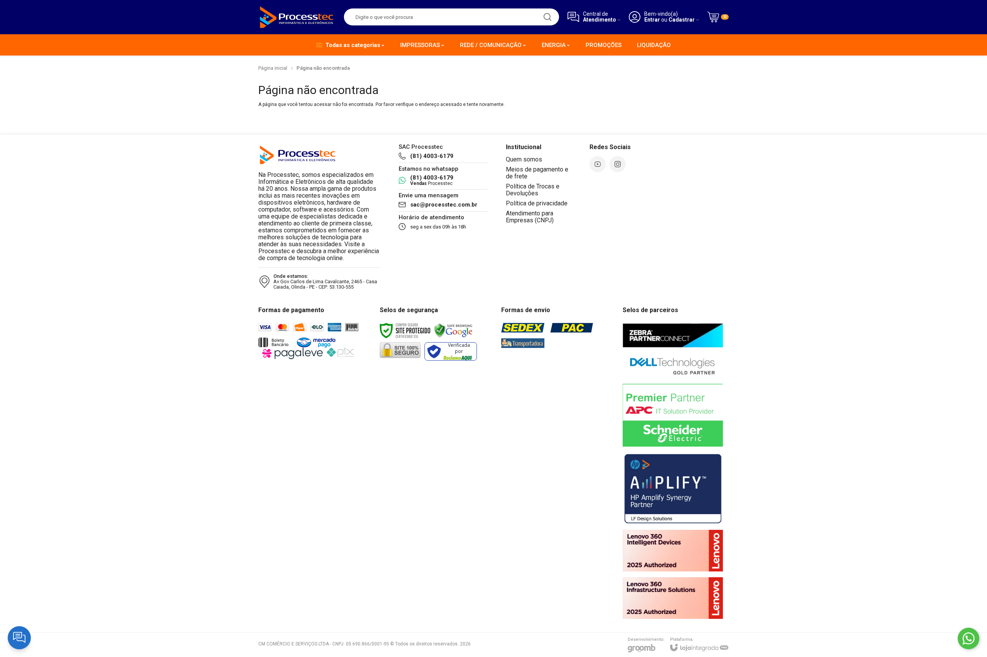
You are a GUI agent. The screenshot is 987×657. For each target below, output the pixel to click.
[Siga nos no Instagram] (618, 164)
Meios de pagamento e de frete (537, 173)
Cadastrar (682, 20)
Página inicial (272, 68)
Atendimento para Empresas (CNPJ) (530, 217)
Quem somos (524, 159)
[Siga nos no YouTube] (598, 164)
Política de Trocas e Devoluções (532, 190)
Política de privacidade (537, 203)
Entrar (652, 20)
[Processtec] (296, 17)
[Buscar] (547, 16)
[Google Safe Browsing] (453, 330)
